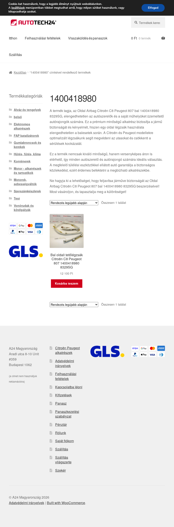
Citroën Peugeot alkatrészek (67, 350)
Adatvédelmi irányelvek (64, 363)
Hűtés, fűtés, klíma (27, 154)
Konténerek (22, 161)
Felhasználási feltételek (42, 38)
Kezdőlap (20, 72)
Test (17, 198)
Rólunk (60, 432)
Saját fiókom (64, 440)
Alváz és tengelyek (27, 110)
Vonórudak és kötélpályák (24, 207)
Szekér (60, 470)
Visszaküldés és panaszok (87, 38)
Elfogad (153, 8)
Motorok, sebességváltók (25, 182)
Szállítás (15, 54)
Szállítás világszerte (63, 460)
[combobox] (148, 23)
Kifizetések (63, 395)
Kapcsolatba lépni (68, 386)
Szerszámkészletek (27, 191)
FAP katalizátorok (26, 135)
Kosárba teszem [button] (66, 283)
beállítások (18, 8)
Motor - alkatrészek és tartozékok (27, 170)
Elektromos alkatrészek (22, 126)
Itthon (13, 38)
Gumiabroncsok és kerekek (27, 144)
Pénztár (61, 424)
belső (18, 117)
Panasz (61, 403)
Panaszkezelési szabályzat (67, 414)
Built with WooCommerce (66, 502)
